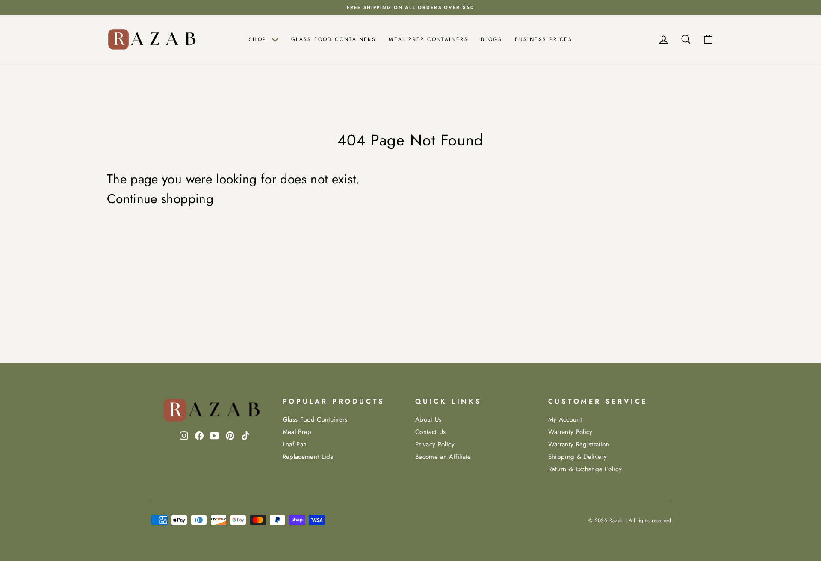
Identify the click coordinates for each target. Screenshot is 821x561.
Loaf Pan (295, 444)
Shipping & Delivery (577, 456)
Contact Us (430, 432)
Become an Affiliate (443, 456)
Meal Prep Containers (428, 39)
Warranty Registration (579, 444)
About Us (428, 419)
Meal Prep (297, 432)
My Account (565, 419)
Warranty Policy (570, 432)
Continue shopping (160, 199)
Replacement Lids (308, 456)
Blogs (491, 39)
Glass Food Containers (333, 39)
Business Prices (543, 39)
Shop (259, 39)
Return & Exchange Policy (585, 469)
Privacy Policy (435, 444)
